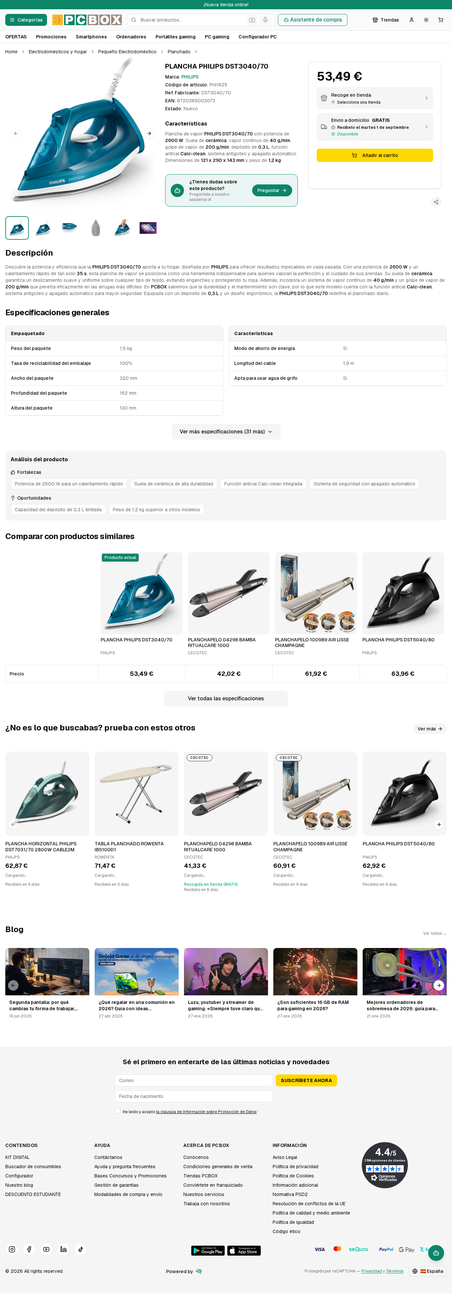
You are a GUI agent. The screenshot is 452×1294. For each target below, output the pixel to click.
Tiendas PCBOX (200, 1176)
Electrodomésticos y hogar (58, 52)
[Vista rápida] (110, 626)
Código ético (286, 1231)
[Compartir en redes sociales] (436, 202)
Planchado (179, 52)
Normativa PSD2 (290, 1194)
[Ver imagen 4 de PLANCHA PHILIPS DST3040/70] (95, 228)
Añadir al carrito (380, 155)
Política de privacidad (295, 1167)
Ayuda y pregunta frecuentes (125, 1167)
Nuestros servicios (203, 1194)
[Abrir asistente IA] (436, 1253)
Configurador (19, 1176)
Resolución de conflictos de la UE (309, 1204)
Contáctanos (108, 1157)
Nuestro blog (19, 1185)
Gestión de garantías (116, 1185)
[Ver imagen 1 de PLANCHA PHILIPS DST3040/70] (17, 228)
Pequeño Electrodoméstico (127, 52)
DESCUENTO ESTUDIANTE (33, 1194)
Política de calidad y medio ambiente (311, 1213)
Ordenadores (131, 37)
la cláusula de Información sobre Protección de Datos (206, 1112)
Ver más (427, 729)
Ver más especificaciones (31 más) (222, 431)
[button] (82, 133)
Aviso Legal (285, 1157)
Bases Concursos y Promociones (130, 1176)
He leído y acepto (191, 1112)
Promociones (51, 37)
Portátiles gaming (176, 37)
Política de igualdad (293, 1222)
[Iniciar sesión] (412, 20)
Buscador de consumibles (33, 1167)
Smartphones (91, 37)
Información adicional (295, 1185)
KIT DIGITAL (17, 1157)
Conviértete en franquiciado (213, 1185)
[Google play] (208, 1251)
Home (11, 52)
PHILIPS (190, 77)
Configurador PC (258, 37)
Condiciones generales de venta (217, 1167)
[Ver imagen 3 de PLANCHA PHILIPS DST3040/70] (69, 228)
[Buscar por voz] (265, 20)
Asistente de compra (316, 19)
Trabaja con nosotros (206, 1204)
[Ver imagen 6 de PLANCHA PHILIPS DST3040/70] (148, 228)
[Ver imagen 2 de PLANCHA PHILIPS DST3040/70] (43, 228)
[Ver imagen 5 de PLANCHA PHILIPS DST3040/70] (122, 228)
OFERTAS (16, 37)
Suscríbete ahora (306, 1080)
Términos (394, 1271)
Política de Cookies (293, 1176)
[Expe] (199, 1271)
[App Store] (244, 1251)
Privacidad (371, 1271)
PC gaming (217, 37)
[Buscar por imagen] (252, 20)
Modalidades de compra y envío (128, 1194)
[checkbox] (117, 1111)
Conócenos (196, 1157)
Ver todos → (435, 933)
